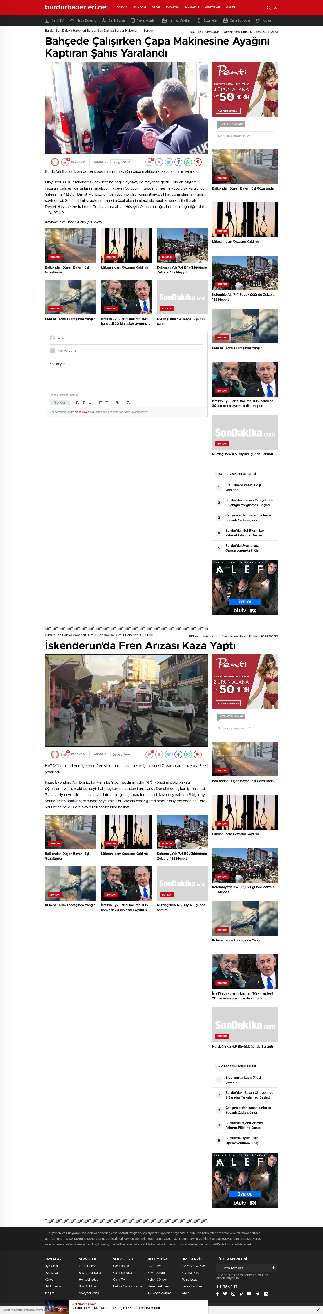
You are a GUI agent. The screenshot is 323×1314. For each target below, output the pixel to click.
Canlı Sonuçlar (240, 20)
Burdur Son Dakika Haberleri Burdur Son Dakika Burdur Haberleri (91, 30)
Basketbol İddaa (90, 1272)
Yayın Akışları (146, 20)
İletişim (49, 1293)
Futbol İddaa (87, 1266)
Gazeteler (154, 1266)
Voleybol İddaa (89, 1293)
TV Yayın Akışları (159, 1293)
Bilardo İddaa (87, 1286)
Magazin (192, 7)
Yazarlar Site (190, 1272)
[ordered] (101, 402)
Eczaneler (211, 20)
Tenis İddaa (189, 1279)
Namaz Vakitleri (180, 20)
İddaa (267, 20)
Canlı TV (58, 20)
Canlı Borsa (117, 20)
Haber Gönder (157, 1279)
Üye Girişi (51, 1266)
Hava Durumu (86, 20)
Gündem (139, 7)
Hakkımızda (53, 1286)
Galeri (231, 7)
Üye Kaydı (51, 1272)
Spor (156, 7)
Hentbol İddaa (88, 1279)
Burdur (148, 30)
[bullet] (107, 402)
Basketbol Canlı (192, 1286)
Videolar (212, 7)
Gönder (59, 402)
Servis (122, 7)
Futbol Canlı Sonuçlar (128, 1286)
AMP (185, 1293)
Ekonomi (173, 7)
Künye (49, 1279)
